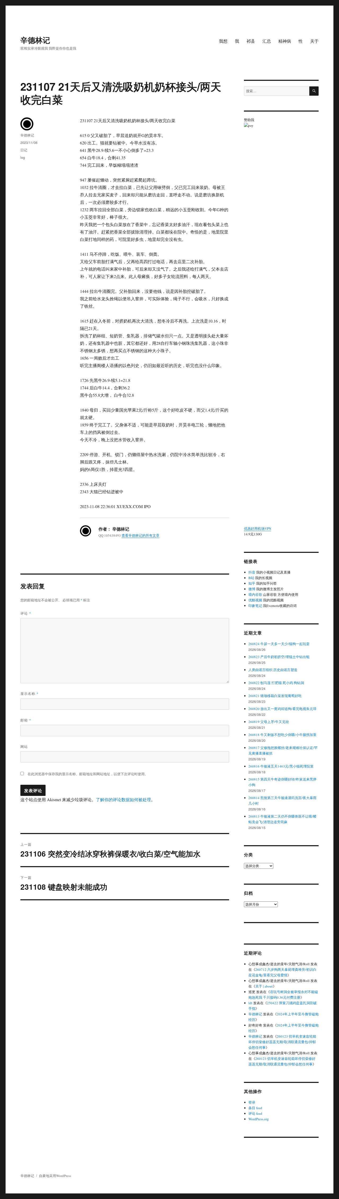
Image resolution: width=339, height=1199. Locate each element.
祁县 (251, 41)
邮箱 (25, 719)
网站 (24, 746)
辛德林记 (35, 39)
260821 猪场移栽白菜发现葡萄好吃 (275, 695)
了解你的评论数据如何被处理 (123, 799)
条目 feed (255, 1107)
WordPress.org (258, 1119)
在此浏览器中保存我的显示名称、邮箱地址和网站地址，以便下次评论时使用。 (88, 774)
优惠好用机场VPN (257, 528)
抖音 (251, 572)
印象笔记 (255, 605)
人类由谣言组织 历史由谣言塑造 (272, 669)
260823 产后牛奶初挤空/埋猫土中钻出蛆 (279, 656)
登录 (251, 1102)
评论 (25, 613)
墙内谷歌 (255, 594)
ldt (250, 1002)
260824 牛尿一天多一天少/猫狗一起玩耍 (279, 643)
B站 (251, 577)
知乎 (251, 583)
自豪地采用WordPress (55, 1175)
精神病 (284, 41)
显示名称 (29, 693)
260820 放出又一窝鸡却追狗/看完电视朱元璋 (282, 708)
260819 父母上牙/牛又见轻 (268, 721)
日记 (23, 149)
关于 (314, 41)
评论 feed (255, 1113)
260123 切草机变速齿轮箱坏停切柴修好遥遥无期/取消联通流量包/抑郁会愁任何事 (282, 1042)
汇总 (266, 41)
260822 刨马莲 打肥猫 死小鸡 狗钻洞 (276, 682)
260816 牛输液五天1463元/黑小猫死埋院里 (281, 766)
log (22, 157)
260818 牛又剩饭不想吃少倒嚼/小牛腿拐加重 (282, 734)
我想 (223, 41)
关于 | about (264, 986)
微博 (251, 589)
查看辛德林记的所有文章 (140, 535)
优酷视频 (255, 600)
